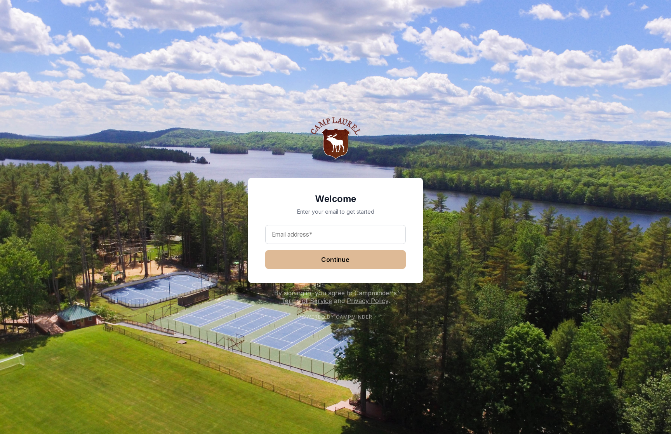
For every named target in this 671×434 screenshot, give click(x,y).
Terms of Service (306, 301)
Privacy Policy (367, 301)
